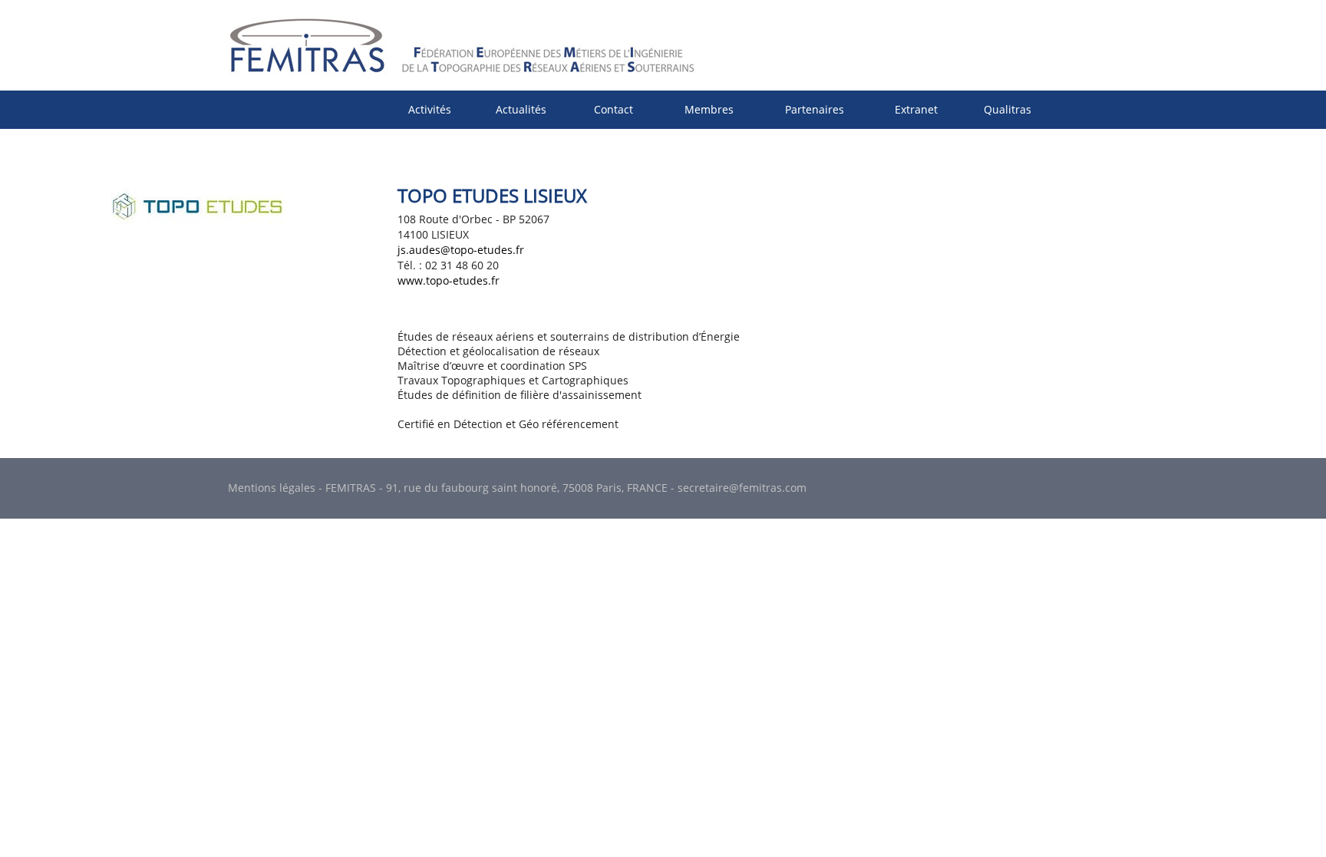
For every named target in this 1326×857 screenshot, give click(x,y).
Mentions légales (271, 487)
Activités (429, 109)
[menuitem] (430, 109)
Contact (613, 109)
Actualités (521, 109)
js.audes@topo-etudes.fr (460, 249)
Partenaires (814, 109)
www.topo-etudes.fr (448, 280)
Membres (709, 109)
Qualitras (1007, 109)
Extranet (916, 109)
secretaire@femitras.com (742, 487)
